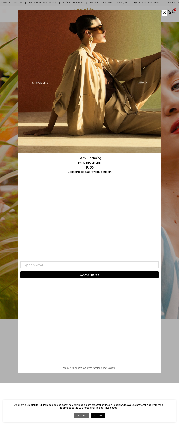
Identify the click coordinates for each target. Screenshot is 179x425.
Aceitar (98, 415)
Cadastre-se (89, 275)
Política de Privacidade (104, 407)
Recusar (81, 415)
